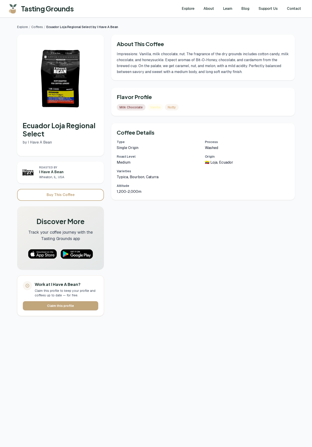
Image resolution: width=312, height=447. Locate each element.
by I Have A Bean (37, 142)
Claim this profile (60, 306)
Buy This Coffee (61, 194)
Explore (188, 8)
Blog (245, 8)
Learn (227, 8)
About (209, 8)
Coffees (37, 27)
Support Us (268, 8)
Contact (294, 8)
